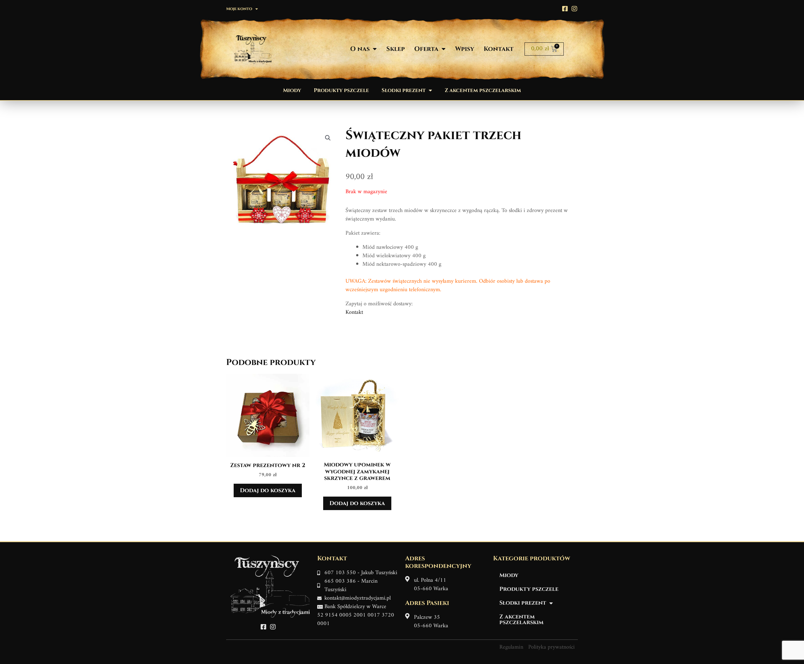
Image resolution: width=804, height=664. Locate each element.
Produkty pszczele (341, 90)
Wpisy (464, 49)
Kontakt (498, 49)
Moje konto (239, 9)
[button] (328, 138)
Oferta (426, 49)
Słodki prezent (404, 90)
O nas (360, 49)
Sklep (395, 49)
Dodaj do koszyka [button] (268, 490)
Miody (292, 90)
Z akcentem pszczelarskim (483, 90)
